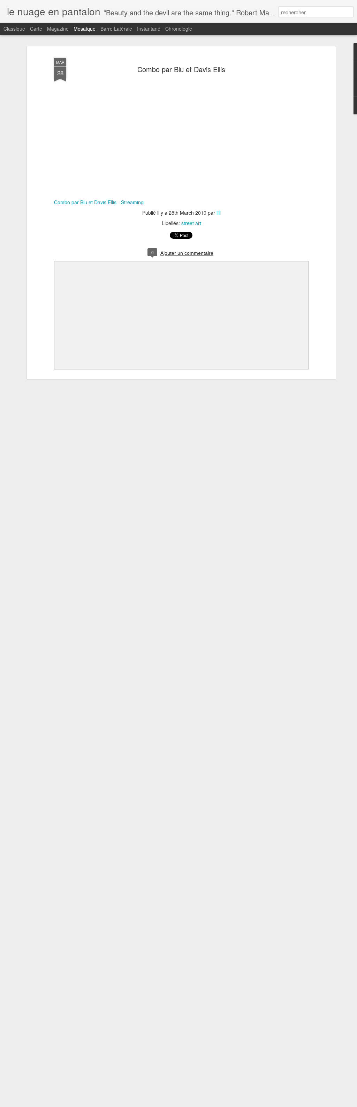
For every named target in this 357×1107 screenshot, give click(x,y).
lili (219, 212)
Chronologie (178, 28)
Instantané (148, 28)
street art (191, 223)
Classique (14, 28)
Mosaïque (85, 28)
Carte (36, 28)
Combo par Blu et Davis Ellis (181, 69)
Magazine (58, 28)
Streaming (132, 202)
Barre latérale (116, 28)
